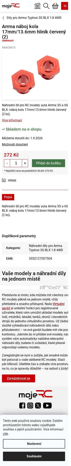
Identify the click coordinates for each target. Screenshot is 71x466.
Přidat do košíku (48, 163)
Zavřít (24, 180)
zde (5, 434)
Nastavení (34, 444)
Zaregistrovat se (18, 378)
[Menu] (65, 6)
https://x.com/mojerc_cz (38, 405)
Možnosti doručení (15, 144)
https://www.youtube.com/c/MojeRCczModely (47, 405)
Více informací (12, 120)
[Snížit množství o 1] (7, 163)
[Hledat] (46, 6)
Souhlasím (34, 456)
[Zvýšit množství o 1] (25, 163)
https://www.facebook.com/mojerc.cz (22, 405)
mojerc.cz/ (30, 405)
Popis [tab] (8, 197)
